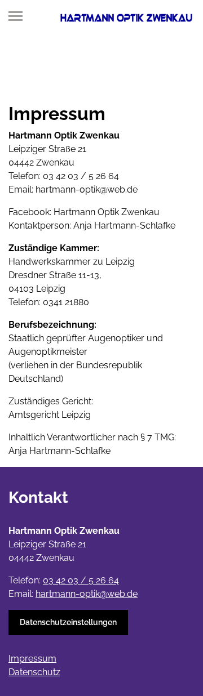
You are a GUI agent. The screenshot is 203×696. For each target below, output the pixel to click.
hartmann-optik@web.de (87, 189)
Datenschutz (34, 672)
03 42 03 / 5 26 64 (81, 176)
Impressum (32, 658)
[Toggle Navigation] (18, 16)
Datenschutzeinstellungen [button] (68, 622)
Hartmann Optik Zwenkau (107, 212)
